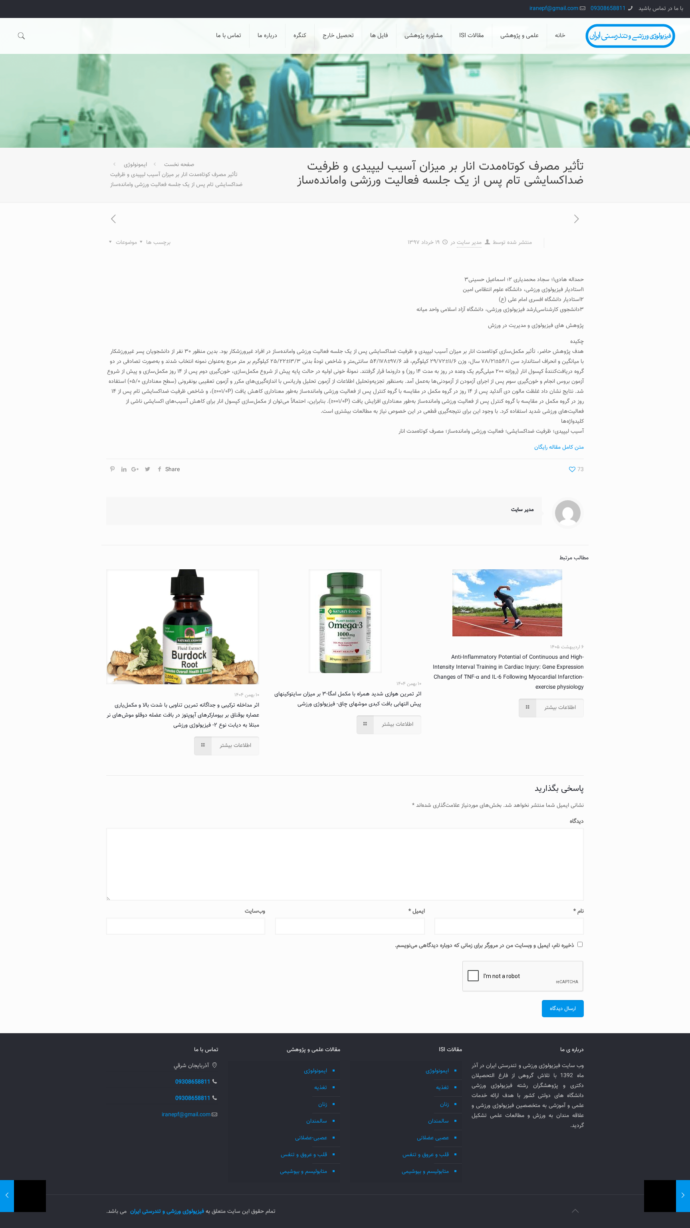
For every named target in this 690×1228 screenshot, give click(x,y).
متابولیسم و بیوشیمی (425, 1171)
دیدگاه (577, 821)
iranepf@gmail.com (553, 8)
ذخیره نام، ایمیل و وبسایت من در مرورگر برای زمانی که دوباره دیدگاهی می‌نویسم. (484, 945)
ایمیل (416, 911)
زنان (444, 1104)
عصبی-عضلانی (311, 1138)
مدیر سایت (469, 242)
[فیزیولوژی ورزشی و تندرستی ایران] (630, 36)
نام (578, 911)
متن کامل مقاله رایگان (559, 447)
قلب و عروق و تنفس (425, 1155)
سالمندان (438, 1121)
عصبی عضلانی (433, 1138)
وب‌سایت (255, 911)
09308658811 (608, 8)
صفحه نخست (179, 164)
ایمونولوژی (135, 164)
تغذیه (442, 1087)
